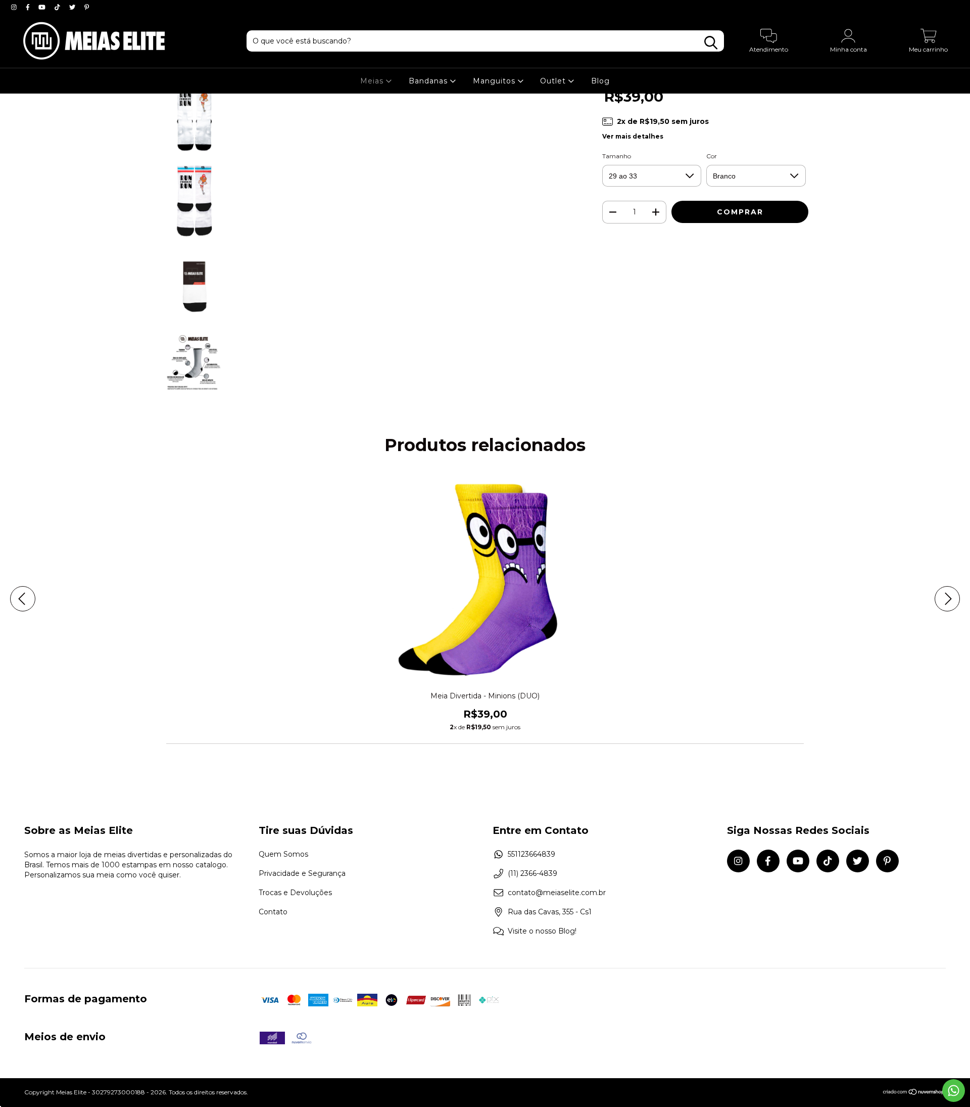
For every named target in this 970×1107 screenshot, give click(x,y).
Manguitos (495, 80)
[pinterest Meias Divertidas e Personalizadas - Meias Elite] (86, 7)
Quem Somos (283, 854)
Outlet (554, 80)
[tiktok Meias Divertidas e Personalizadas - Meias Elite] (58, 7)
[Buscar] (710, 43)
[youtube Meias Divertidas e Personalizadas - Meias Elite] (43, 7)
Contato (273, 911)
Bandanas (429, 80)
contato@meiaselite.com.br (557, 892)
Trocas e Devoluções (295, 892)
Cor (711, 156)
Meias (373, 80)
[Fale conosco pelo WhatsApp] (953, 1090)
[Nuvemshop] (914, 1093)
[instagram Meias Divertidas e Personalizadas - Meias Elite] (15, 7)
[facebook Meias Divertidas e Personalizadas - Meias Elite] (28, 7)
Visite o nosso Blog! (542, 931)
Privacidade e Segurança (302, 873)
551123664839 (531, 854)
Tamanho (616, 156)
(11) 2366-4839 (532, 873)
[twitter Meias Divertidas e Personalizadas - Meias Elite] (73, 7)
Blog (600, 80)
